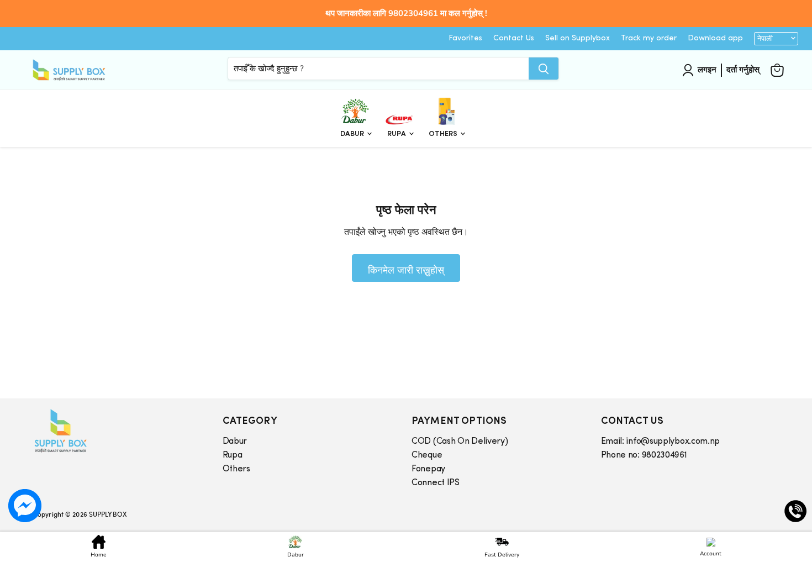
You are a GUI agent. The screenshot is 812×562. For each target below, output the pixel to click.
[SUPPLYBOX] (117, 430)
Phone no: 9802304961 (644, 455)
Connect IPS (436, 483)
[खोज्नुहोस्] (543, 68)
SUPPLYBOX (107, 514)
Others (444, 134)
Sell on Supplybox (577, 38)
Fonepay (428, 469)
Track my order (649, 38)
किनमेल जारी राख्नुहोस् (406, 269)
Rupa (397, 134)
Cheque (427, 455)
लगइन (707, 69)
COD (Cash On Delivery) (460, 441)
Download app (715, 38)
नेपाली (765, 39)
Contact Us (513, 38)
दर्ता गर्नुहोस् (743, 69)
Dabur (353, 134)
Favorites (465, 38)
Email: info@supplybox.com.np (660, 441)
